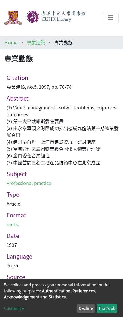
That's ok (106, 308)
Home (11, 42)
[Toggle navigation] (111, 17)
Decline (86, 308)
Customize (14, 308)
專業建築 (36, 42)
